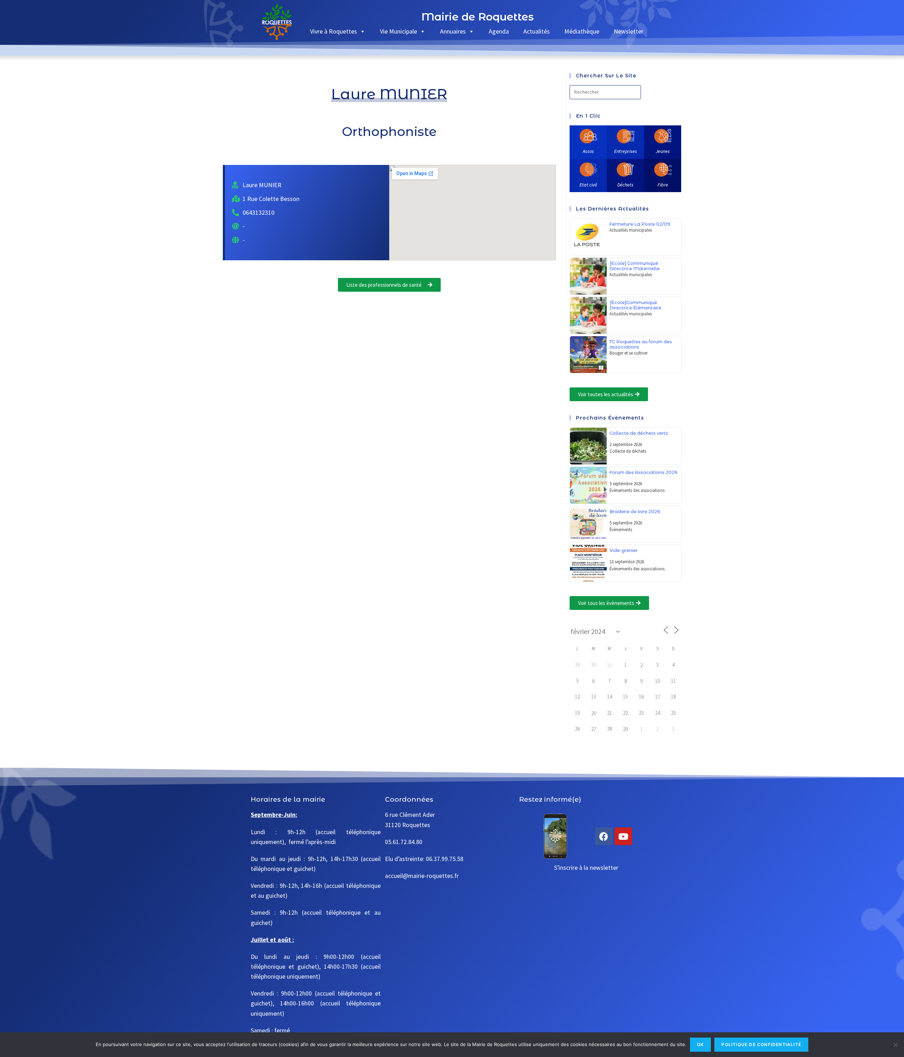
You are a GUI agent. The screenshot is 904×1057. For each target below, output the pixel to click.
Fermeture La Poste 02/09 (639, 224)
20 (593, 713)
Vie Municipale (398, 31)
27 (593, 729)
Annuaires (453, 31)
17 (657, 697)
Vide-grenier (623, 550)
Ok (700, 1044)
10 (657, 681)
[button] (609, 394)
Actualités (536, 31)
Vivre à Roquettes (333, 31)
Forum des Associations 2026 (643, 472)
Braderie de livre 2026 (634, 511)
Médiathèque (581, 31)
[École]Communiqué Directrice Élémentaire (635, 305)
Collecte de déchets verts (638, 433)
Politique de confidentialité (761, 1044)
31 (609, 665)
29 (625, 729)
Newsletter (628, 31)
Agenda (499, 31)
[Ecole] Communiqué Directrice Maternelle (634, 266)
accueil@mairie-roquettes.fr (422, 876)
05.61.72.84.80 (403, 842)
